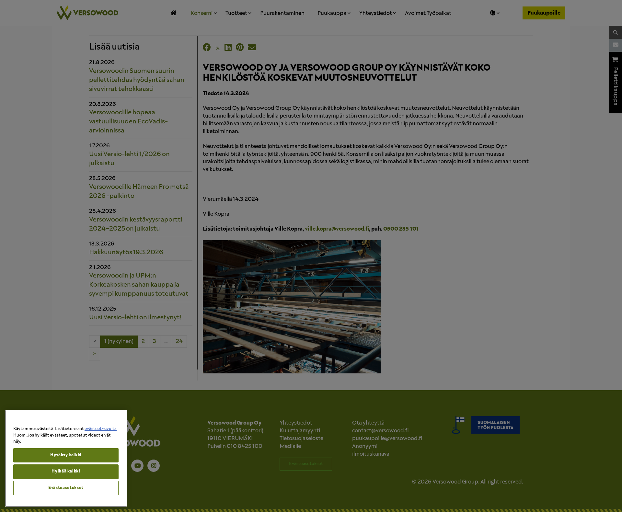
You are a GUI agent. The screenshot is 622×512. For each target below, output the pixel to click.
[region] (66, 458)
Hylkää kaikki (66, 471)
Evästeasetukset (66, 488)
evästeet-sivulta (101, 429)
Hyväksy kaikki (66, 455)
